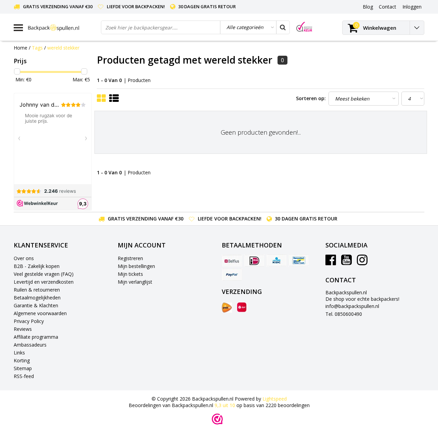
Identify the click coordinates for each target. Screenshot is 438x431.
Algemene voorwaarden (40, 313)
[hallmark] (304, 27)
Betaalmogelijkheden (37, 297)
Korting (22, 360)
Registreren (130, 258)
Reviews (23, 329)
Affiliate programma (36, 337)
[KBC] (276, 260)
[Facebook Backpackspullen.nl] (330, 262)
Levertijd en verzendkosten (44, 282)
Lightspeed (274, 398)
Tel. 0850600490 (343, 314)
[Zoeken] (282, 27)
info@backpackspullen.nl (352, 306)
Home (20, 47)
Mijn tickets (130, 274)
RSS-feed (24, 376)
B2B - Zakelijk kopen (37, 266)
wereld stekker (63, 47)
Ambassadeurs (30, 344)
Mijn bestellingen (136, 266)
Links (19, 352)
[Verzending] (227, 307)
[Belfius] (232, 260)
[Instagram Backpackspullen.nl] (362, 262)
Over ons (24, 258)
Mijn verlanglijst (135, 282)
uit (225, 405)
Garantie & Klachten (36, 305)
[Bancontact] (298, 260)
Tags (37, 47)
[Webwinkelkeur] (217, 419)
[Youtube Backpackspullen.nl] (346, 262)
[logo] (62, 27)
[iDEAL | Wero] (254, 260)
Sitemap (23, 368)
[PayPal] (232, 274)
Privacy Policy (29, 321)
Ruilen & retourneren (37, 289)
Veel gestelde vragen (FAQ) (44, 274)
